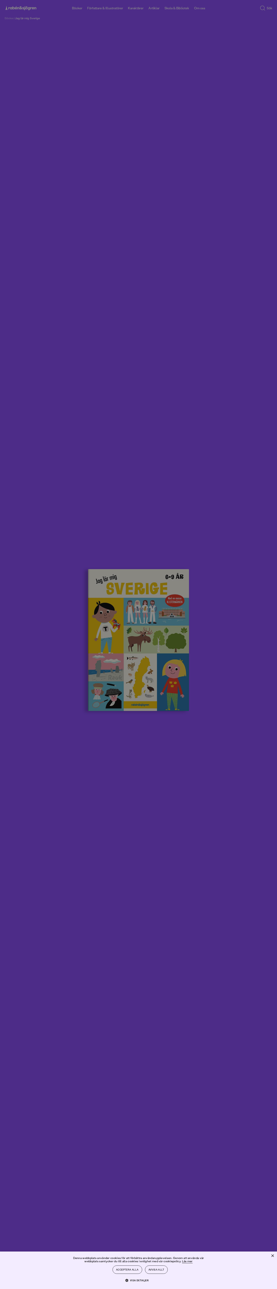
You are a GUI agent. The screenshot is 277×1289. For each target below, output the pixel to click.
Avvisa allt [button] (156, 1269)
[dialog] (138, 644)
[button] (138, 1280)
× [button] (272, 1255)
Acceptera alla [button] (127, 1269)
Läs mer (187, 1261)
